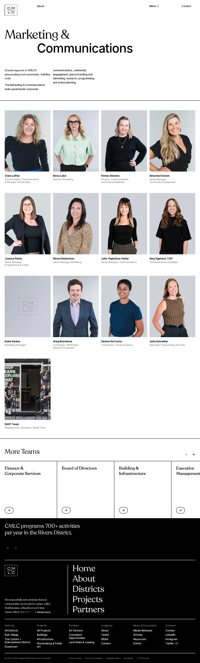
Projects (87, 600)
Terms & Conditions (94, 658)
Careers (106, 643)
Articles (138, 634)
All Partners (76, 630)
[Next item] (15, 548)
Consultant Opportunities (77, 636)
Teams (105, 634)
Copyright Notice (113, 658)
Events (137, 643)
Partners (88, 610)
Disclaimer (128, 658)
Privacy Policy (75, 658)
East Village (11, 634)
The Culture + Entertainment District (17, 641)
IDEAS (104, 639)
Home (83, 569)
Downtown (11, 646)
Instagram (171, 639)
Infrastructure (45, 639)
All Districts (11, 630)
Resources (139, 639)
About (83, 579)
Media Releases (142, 630)
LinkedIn (170, 634)
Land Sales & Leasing (81, 642)
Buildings (42, 634)
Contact (186, 6)
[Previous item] (8, 548)
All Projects (44, 630)
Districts (88, 589)
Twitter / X (171, 643)
